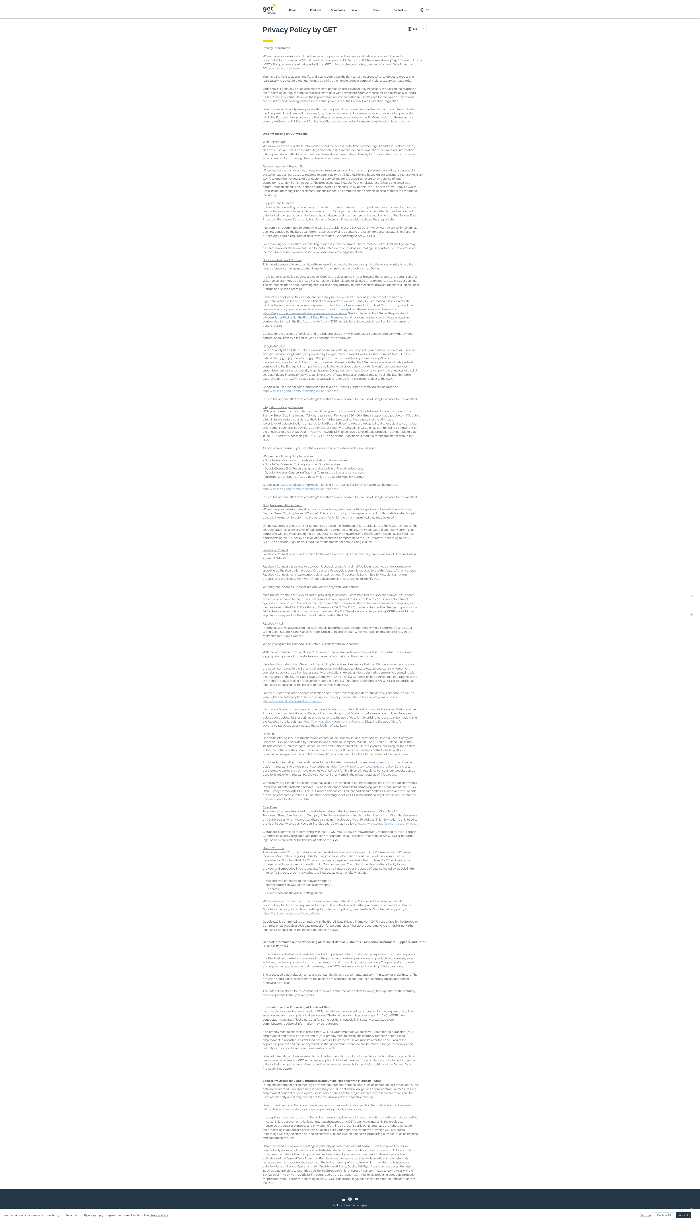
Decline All (664, 1215)
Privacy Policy (159, 1215)
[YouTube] (356, 1199)
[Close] (695, 1215)
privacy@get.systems (289, 68)
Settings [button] (645, 1215)
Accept (683, 1215)
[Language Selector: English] (424, 10)
